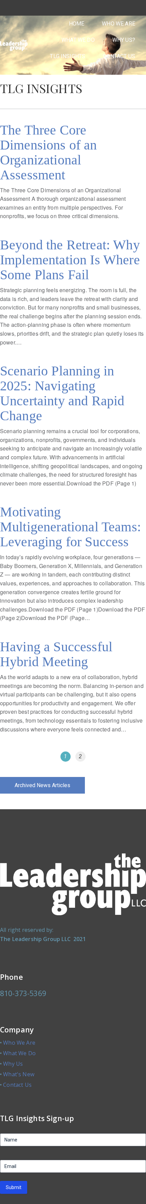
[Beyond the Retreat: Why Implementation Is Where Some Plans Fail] (73, 295)
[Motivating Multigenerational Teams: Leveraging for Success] (73, 566)
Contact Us (17, 1084)
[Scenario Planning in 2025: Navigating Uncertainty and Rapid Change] (73, 429)
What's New (18, 1074)
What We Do (19, 1053)
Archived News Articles (42, 785)
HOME (77, 23)
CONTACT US (119, 56)
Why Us (13, 1063)
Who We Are (19, 1042)
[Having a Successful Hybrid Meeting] (73, 689)
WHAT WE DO (78, 40)
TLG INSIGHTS (67, 56)
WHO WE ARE (118, 23)
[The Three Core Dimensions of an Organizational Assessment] (73, 175)
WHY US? (123, 40)
